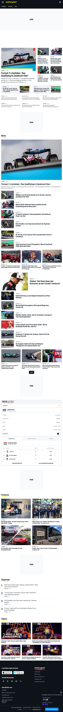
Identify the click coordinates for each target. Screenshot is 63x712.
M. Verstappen (13, 455)
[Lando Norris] (7, 451)
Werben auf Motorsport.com (8, 692)
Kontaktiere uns (5, 695)
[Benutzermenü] (59, 2)
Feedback (4, 690)
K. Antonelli (12, 459)
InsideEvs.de (37, 671)
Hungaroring (12, 443)
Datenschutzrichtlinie (37, 707)
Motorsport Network (27, 709)
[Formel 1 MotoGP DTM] (31, 405)
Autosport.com (38, 679)
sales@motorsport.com (7, 697)
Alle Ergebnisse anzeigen (46, 463)
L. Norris (11, 451)
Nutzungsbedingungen (16, 707)
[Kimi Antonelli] (7, 459)
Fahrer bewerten (17, 463)
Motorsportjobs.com (39, 676)
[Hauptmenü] (3, 2)
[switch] (58, 433)
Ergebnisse (57, 414)
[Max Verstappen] (7, 455)
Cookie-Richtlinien (27, 707)
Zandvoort (11, 409)
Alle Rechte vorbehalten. (39, 709)
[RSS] (20, 681)
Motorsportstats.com (40, 681)
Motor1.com (37, 674)
